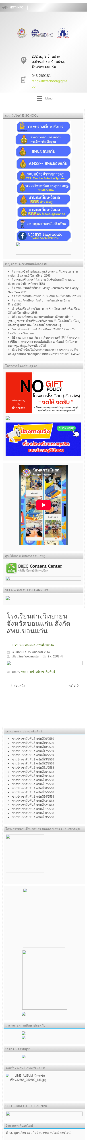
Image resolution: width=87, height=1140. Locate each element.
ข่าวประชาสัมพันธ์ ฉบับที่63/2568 (33, 800)
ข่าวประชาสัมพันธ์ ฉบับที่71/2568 (33, 767)
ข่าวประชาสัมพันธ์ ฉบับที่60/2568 (33, 813)
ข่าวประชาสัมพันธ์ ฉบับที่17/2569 (33, 751)
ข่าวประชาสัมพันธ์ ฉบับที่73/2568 (33, 759)
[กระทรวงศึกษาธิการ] (43, 126)
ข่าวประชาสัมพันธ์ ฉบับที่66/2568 (33, 788)
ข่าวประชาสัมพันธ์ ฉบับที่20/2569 (33, 738)
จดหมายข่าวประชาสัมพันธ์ (38, 671)
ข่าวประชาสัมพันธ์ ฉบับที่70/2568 (33, 772)
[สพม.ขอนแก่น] (43, 151)
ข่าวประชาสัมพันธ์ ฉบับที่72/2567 (33, 645)
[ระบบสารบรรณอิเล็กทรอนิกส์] (43, 163)
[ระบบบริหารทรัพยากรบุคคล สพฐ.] (43, 187)
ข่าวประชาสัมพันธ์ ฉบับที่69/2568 (33, 776)
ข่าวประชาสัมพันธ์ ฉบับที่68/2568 (33, 780)
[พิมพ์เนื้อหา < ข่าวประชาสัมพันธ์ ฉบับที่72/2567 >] (63, 656)
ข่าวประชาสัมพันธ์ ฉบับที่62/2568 (33, 804)
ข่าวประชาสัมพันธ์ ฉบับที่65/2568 (33, 792)
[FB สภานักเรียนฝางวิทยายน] (43, 248)
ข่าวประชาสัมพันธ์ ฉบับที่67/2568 (33, 784)
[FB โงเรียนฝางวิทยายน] (43, 235)
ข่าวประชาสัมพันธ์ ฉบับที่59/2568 (33, 817)
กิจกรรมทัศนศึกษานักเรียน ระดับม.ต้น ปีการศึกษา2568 (46, 296)
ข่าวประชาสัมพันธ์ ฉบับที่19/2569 (33, 743)
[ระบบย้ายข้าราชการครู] (43, 175)
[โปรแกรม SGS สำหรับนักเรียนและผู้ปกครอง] (43, 211)
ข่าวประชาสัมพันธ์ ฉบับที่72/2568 (33, 763)
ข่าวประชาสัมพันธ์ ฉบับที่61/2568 (33, 809)
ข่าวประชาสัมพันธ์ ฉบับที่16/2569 (33, 755)
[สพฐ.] (43, 138)
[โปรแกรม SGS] (43, 199)
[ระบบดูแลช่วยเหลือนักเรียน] (43, 223)
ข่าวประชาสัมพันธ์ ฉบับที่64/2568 (33, 796)
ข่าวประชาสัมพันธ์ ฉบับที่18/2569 (33, 747)
